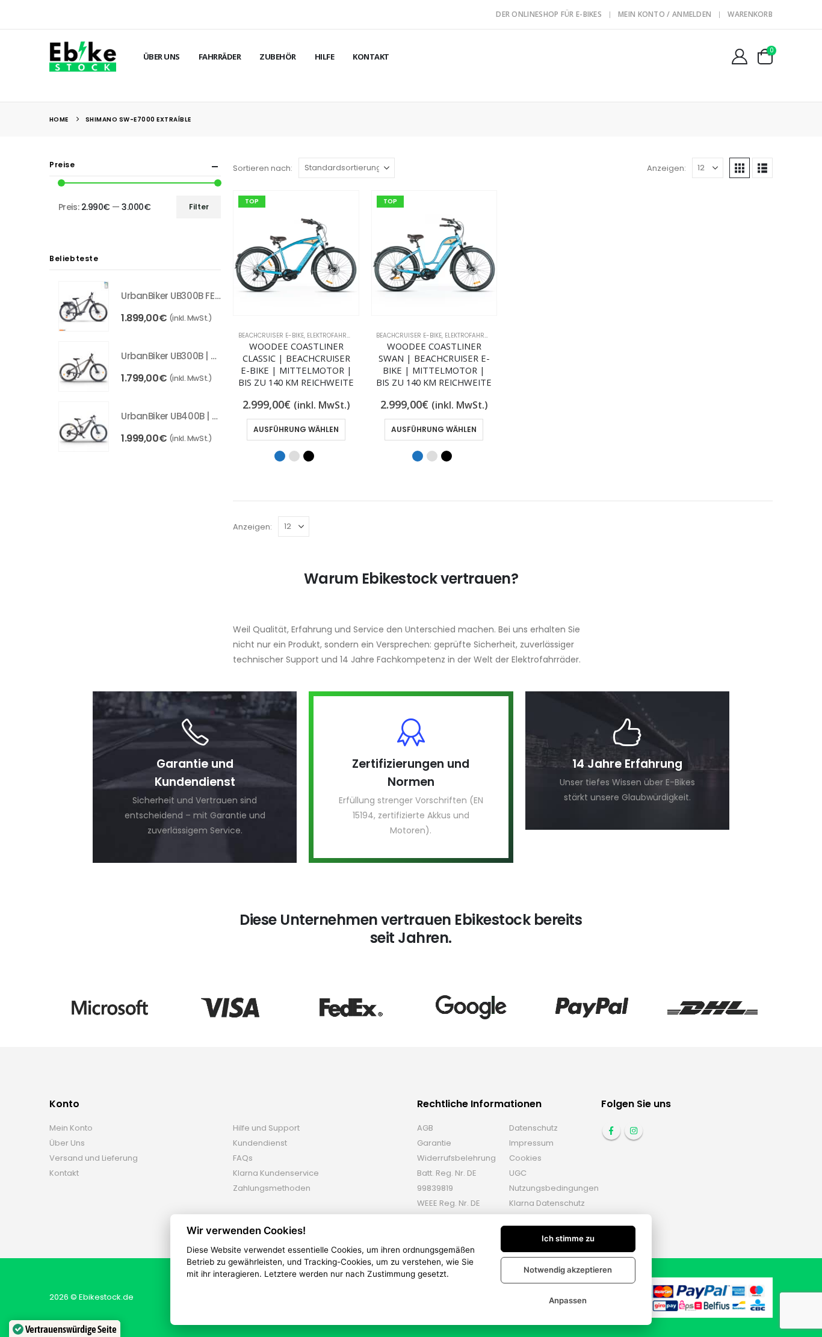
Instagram (634, 1131)
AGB (425, 1128)
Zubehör (277, 56)
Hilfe (325, 56)
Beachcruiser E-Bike (271, 335)
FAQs (243, 1158)
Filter (199, 207)
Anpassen (568, 1300)
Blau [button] (279, 456)
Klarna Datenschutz (547, 1203)
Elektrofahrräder (336, 335)
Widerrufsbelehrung (456, 1158)
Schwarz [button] (308, 456)
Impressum (531, 1143)
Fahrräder (220, 56)
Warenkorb (750, 14)
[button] (739, 168)
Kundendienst (260, 1143)
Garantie (434, 1143)
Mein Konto (71, 1128)
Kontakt (371, 56)
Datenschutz (533, 1128)
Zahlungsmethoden (272, 1188)
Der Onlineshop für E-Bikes (549, 14)
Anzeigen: (666, 168)
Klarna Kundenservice (276, 1173)
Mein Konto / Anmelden (664, 14)
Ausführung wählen (296, 429)
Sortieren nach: (262, 168)
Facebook (611, 1131)
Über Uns (161, 56)
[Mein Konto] (740, 56)
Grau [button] (294, 456)
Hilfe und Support (266, 1128)
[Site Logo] (82, 56)
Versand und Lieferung (93, 1158)
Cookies (525, 1158)
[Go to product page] (83, 306)
